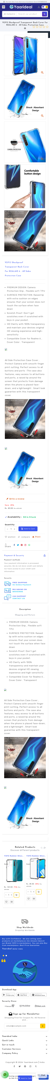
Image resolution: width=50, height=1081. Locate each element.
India (42, 1062)
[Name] (42, 1026)
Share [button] (8, 546)
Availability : (15, 517)
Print (38, 537)
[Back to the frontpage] (25, 28)
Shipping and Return (25, 615)
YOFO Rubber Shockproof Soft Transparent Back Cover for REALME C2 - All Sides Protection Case (36, 856)
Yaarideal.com (31, 1062)
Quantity (10, 525)
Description (25, 609)
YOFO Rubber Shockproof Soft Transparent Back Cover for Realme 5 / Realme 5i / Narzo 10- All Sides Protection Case (13, 856)
